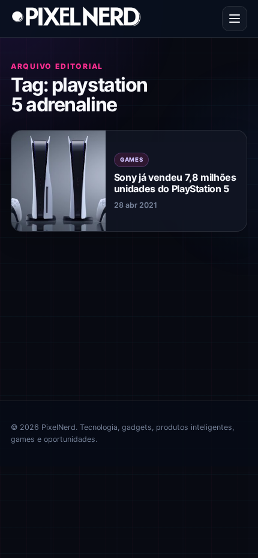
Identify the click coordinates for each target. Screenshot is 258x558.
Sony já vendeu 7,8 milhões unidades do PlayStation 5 (175, 183)
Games (131, 159)
